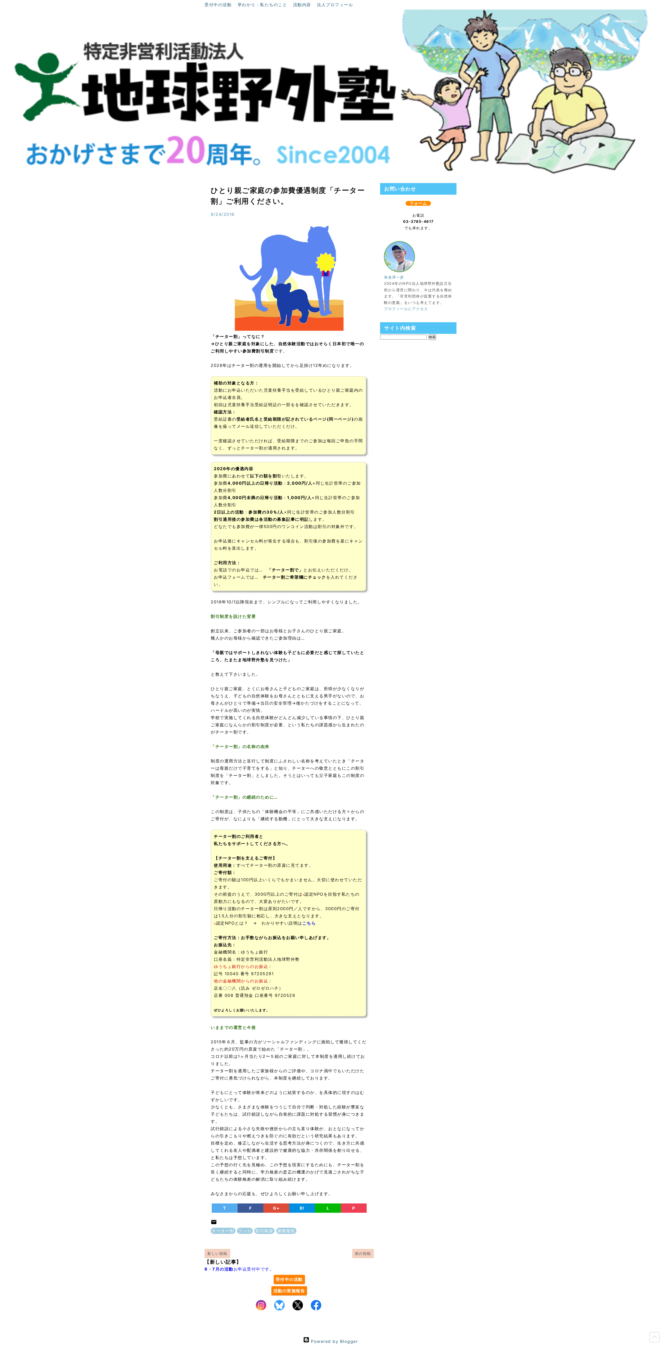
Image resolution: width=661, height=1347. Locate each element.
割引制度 (264, 1230)
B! (302, 1208)
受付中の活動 (218, 4)
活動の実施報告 (289, 1290)
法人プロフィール (335, 4)
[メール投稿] (214, 1223)
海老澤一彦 (394, 277)
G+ (276, 1208)
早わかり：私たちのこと (263, 4)
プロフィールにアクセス (406, 308)
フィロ (245, 1230)
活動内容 (303, 4)
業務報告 (286, 1230)
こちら (309, 923)
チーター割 (223, 1230)
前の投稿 (363, 1253)
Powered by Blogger (333, 1341)
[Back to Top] (654, 1338)
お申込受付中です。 (239, 1269)
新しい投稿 (217, 1253)
